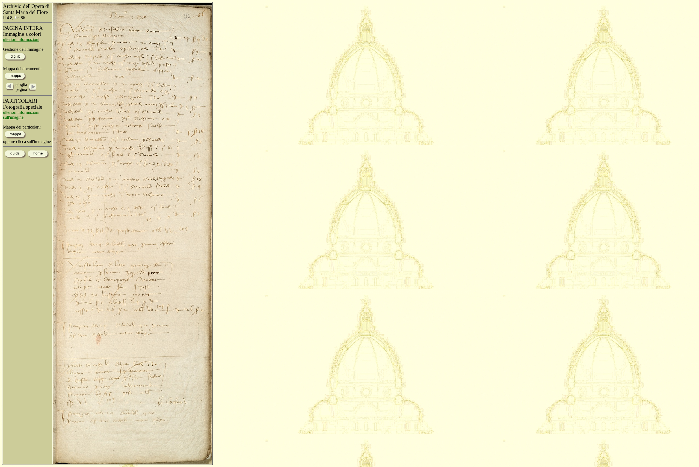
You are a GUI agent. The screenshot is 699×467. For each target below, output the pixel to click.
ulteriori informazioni (21, 39)
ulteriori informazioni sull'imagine (21, 115)
